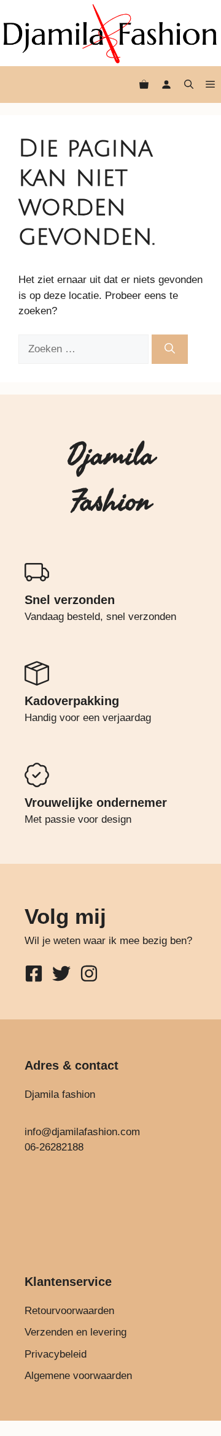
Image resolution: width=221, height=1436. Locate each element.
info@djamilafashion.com (82, 1132)
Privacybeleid (56, 1354)
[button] (189, 84)
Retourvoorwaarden (69, 1311)
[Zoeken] (170, 349)
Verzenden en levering (75, 1332)
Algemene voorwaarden (78, 1375)
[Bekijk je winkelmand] (144, 84)
